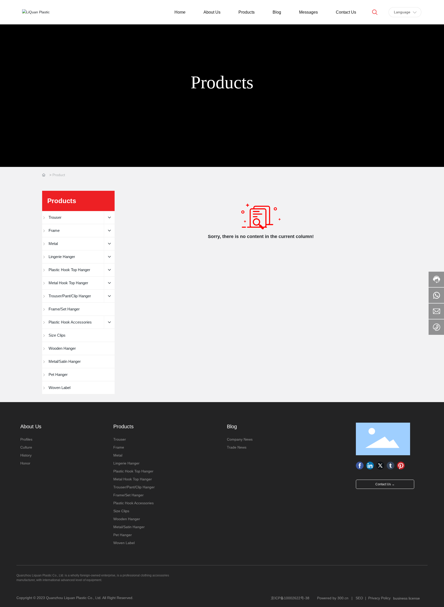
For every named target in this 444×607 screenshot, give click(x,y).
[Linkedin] (370, 465)
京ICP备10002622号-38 (290, 598)
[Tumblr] (390, 465)
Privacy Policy (379, 598)
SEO (359, 598)
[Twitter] (380, 465)
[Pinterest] (401, 465)
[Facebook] (360, 465)
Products (222, 82)
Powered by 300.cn (332, 598)
